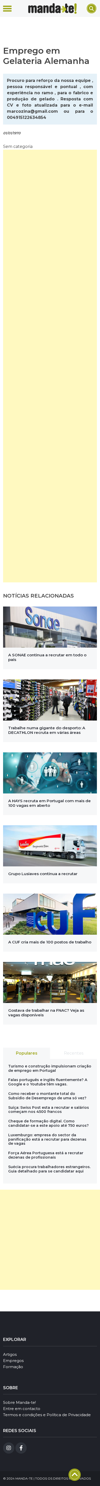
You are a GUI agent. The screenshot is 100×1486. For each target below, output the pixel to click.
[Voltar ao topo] (74, 1475)
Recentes (73, 1053)
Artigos (10, 1354)
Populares (26, 1053)
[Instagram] (8, 1448)
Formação (13, 1366)
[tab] (26, 1053)
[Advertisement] (50, 366)
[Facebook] (21, 1448)
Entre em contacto (21, 1408)
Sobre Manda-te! (19, 1402)
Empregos (13, 1360)
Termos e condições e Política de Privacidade (47, 1414)
